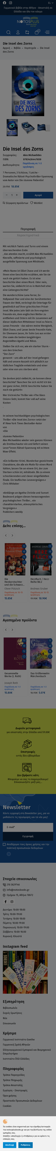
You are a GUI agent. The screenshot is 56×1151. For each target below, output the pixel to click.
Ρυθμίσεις (25, 1145)
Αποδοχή (9, 1145)
